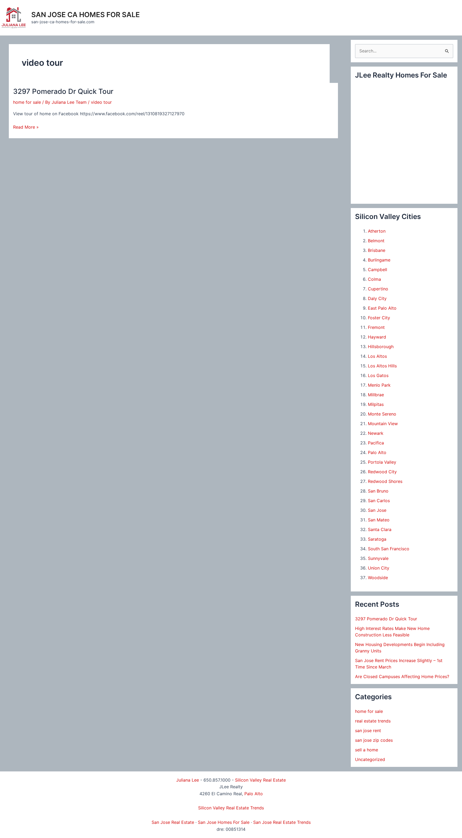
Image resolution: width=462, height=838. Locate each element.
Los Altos (377, 356)
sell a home (366, 749)
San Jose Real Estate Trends (282, 822)
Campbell (377, 269)
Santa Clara (379, 529)
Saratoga (377, 539)
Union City (378, 568)
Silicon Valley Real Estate (260, 780)
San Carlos (379, 500)
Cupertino (378, 288)
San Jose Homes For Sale (223, 822)
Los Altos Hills (382, 365)
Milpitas (376, 404)
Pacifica (376, 442)
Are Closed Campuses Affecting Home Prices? (402, 676)
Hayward (377, 337)
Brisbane (376, 250)
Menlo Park (379, 385)
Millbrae (376, 394)
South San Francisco (388, 548)
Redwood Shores (385, 481)
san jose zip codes (374, 740)
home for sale (27, 102)
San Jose (377, 510)
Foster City (379, 317)
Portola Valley (382, 462)
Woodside (378, 577)
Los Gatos (378, 375)
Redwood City (382, 471)
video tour (101, 102)
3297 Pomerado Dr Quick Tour (63, 91)
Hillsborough (381, 346)
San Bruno (378, 491)
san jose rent (368, 730)
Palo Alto (377, 452)
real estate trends (373, 721)
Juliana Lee (187, 780)
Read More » (26, 127)
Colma (374, 279)
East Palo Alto (382, 308)
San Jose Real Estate (173, 822)
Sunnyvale (378, 558)
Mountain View (383, 423)
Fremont (376, 327)
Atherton (377, 231)
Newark (375, 433)
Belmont (376, 240)
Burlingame (379, 260)
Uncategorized (370, 759)
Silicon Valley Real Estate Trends (231, 807)
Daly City (377, 298)
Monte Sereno (382, 414)
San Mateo (379, 519)
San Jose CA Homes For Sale (85, 14)
